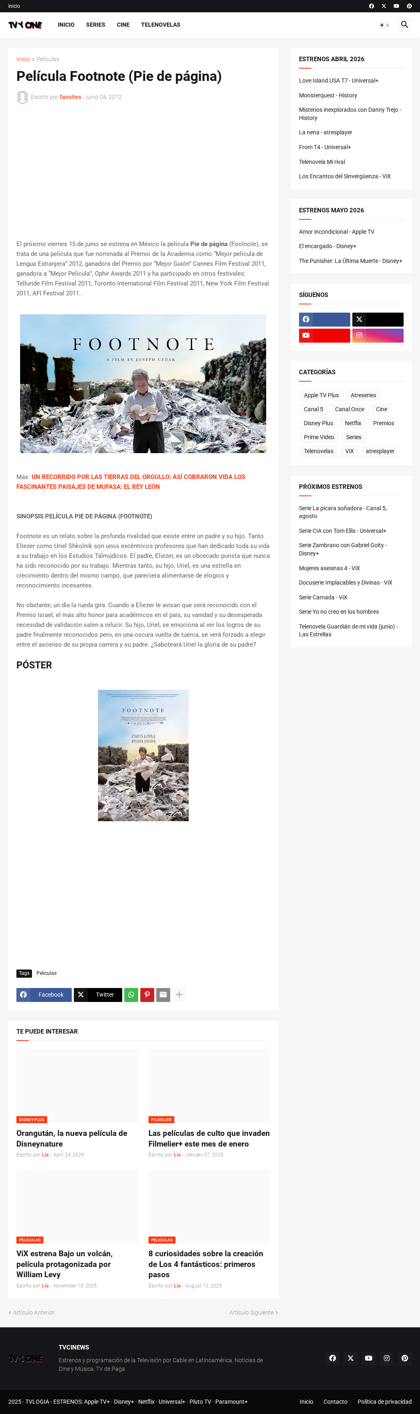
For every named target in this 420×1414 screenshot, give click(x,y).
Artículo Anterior (34, 1312)
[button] (385, 25)
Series (95, 24)
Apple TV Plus (321, 395)
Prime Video (319, 437)
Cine (123, 24)
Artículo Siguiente (251, 1312)
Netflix (353, 423)
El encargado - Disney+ (327, 246)
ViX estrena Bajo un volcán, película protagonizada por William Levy (64, 1264)
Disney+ (124, 1401)
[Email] (163, 995)
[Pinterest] (147, 995)
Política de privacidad (385, 1401)
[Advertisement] (143, 171)
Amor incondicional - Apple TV (336, 231)
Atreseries (363, 395)
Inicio (14, 6)
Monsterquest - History (328, 95)
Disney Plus (318, 423)
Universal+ (172, 1401)
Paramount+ (231, 1401)
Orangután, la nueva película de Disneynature (71, 1138)
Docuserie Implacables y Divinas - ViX (346, 582)
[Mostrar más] (179, 995)
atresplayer (380, 451)
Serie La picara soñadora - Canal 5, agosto (343, 512)
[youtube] (396, 6)
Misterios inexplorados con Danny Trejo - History (350, 113)
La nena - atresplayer (325, 132)
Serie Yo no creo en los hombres (339, 611)
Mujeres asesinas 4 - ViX (329, 568)
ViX (349, 451)
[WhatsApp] (131, 995)
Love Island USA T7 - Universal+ (339, 80)
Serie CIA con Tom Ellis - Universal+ (342, 530)
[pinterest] (409, 6)
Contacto (335, 1401)
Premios (383, 423)
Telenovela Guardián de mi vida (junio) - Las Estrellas (348, 630)
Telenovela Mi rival (322, 162)
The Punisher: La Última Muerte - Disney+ (350, 261)
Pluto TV (200, 1401)
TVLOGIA (37, 1401)
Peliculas (48, 59)
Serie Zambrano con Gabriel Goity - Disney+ (343, 549)
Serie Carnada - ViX (323, 597)
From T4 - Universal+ (325, 147)
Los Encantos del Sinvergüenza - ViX (345, 176)
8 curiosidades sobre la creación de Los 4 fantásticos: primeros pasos (205, 1264)
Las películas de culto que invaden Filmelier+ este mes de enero (209, 1138)
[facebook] (371, 6)
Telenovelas (160, 24)
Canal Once (349, 409)
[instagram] (378, 336)
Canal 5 (313, 409)
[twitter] (383, 6)
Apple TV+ (97, 1401)
